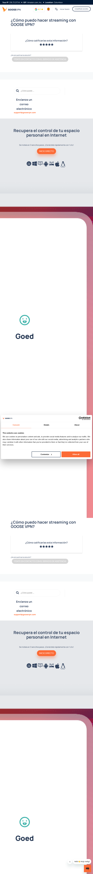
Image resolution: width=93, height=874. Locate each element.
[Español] (48, 9)
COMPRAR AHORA (81, 9)
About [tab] (76, 425)
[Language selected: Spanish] (48, 9)
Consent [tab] (16, 425)
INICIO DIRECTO (46, 151)
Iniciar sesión (65, 9)
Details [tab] (46, 425)
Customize (45, 454)
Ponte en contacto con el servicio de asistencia (40, 59)
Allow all (75, 454)
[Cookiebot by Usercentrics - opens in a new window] (80, 418)
